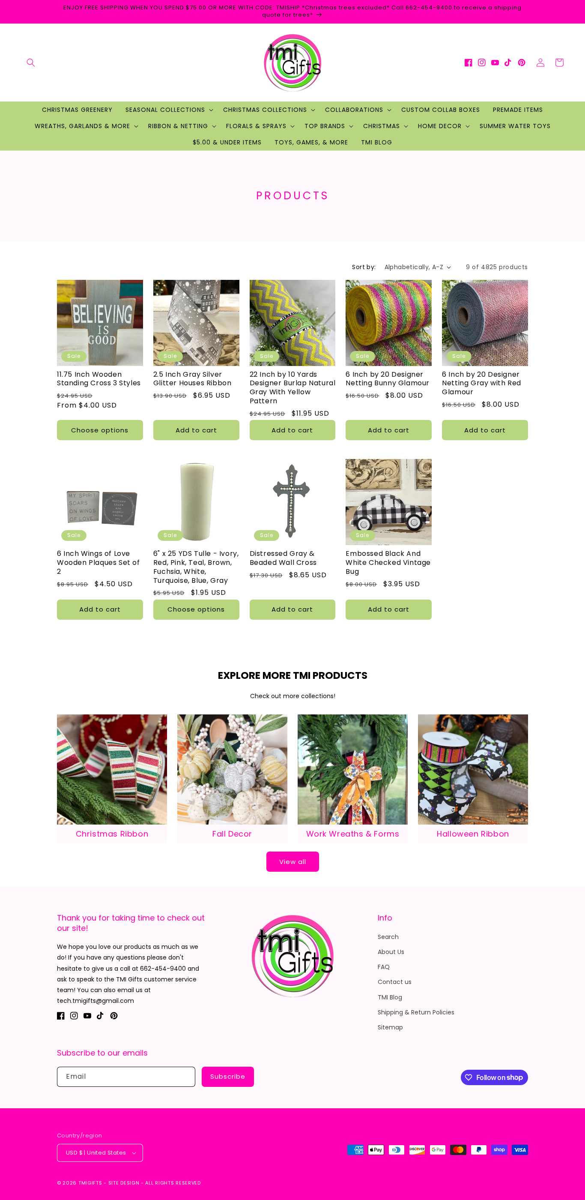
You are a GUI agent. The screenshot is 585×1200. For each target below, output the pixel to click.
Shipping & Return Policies (416, 1012)
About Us (391, 952)
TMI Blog (390, 997)
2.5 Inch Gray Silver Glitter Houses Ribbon (192, 379)
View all (292, 861)
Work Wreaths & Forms (353, 834)
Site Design (124, 1182)
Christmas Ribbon (112, 834)
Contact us (395, 982)
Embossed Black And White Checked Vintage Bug (388, 562)
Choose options (99, 430)
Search (388, 937)
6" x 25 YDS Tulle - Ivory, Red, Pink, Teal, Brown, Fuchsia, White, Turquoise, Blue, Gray (196, 567)
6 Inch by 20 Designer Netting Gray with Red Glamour (481, 383)
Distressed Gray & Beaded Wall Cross (283, 558)
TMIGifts (90, 1182)
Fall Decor (232, 834)
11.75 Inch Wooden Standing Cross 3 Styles (99, 379)
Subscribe (227, 1076)
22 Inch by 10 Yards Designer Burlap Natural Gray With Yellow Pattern (293, 388)
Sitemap (390, 1027)
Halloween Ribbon (473, 834)
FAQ (384, 967)
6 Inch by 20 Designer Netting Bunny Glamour (388, 379)
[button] (30, 62)
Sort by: (364, 267)
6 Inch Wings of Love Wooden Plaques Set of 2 (98, 562)
